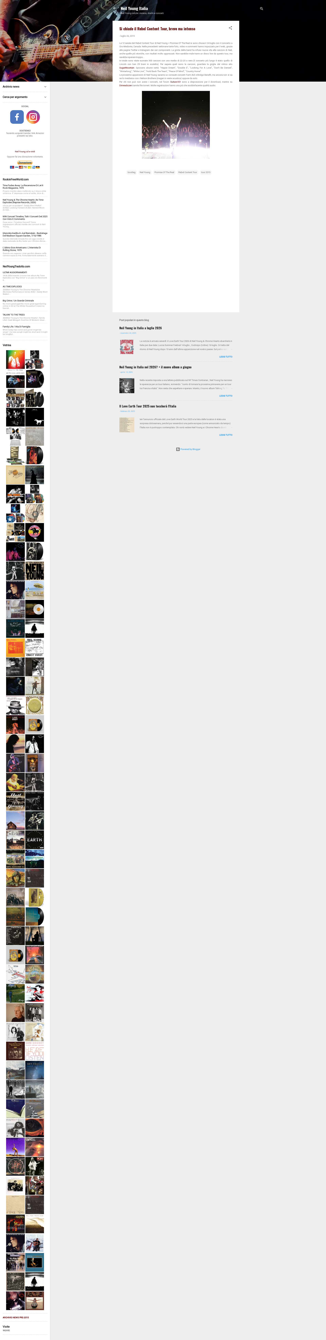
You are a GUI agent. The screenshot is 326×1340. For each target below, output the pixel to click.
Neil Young (145, 172)
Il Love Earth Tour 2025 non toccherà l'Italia (147, 406)
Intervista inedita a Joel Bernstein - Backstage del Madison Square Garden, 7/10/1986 (25, 234)
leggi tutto (225, 356)
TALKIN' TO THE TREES (14, 314)
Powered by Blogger (190, 449)
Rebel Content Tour (187, 172)
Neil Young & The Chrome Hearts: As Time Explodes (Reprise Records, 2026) (23, 201)
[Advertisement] (253, 72)
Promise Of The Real (164, 172)
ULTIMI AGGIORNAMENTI (15, 272)
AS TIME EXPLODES (12, 286)
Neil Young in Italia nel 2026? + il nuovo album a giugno (155, 367)
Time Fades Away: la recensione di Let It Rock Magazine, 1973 (23, 186)
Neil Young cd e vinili (25, 151)
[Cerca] (262, 9)
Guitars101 (176, 82)
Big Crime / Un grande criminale (18, 300)
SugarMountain (126, 67)
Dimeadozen (125, 85)
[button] (230, 28)
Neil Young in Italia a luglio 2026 (140, 328)
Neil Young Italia (134, 8)
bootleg (131, 172)
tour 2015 (205, 172)
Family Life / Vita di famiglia (16, 326)
